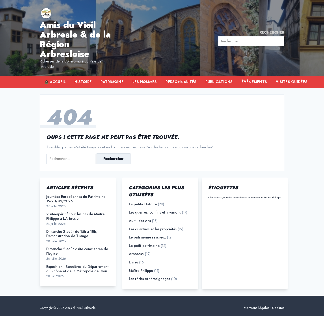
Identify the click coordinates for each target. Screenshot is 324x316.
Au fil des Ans (140, 221)
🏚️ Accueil (55, 81)
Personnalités (181, 81)
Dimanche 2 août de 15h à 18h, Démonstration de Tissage (71, 233)
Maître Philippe (141, 271)
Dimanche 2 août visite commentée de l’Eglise (77, 251)
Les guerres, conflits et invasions (155, 212)
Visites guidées (291, 81)
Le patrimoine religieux (147, 237)
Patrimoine (112, 81)
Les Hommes (144, 81)
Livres (133, 262)
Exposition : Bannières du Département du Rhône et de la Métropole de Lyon (77, 269)
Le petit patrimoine (144, 246)
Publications (219, 81)
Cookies (278, 308)
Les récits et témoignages (149, 279)
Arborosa (136, 254)
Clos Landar (215, 197)
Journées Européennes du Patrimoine (243, 197)
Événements (254, 81)
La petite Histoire (143, 204)
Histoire (83, 81)
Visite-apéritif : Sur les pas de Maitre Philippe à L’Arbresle (75, 216)
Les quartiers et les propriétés (153, 229)
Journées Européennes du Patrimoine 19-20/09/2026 (75, 199)
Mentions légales (256, 308)
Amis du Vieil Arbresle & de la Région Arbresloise (75, 39)
